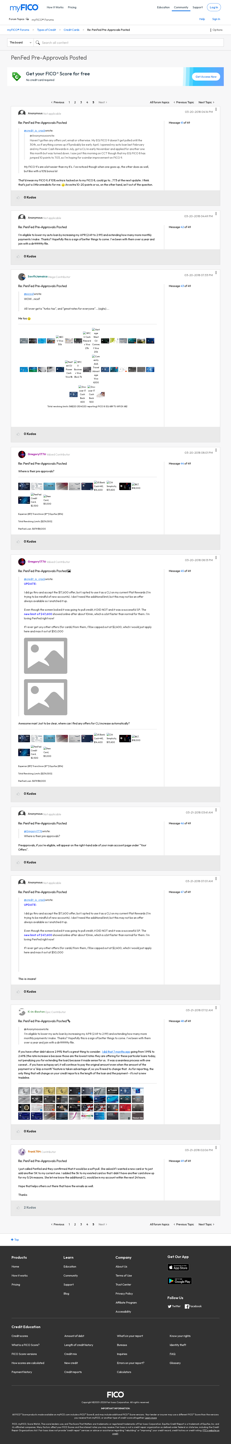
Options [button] (218, 30)
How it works (20, 1275)
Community (181, 7)
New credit (71, 1363)
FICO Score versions (24, 1354)
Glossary (175, 1363)
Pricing (72, 7)
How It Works (55, 7)
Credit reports (73, 1372)
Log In (214, 7)
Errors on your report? (130, 1363)
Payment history (22, 1372)
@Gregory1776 (33, 831)
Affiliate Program (126, 1302)
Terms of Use (124, 1275)
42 (182, 227)
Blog (66, 1293)
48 (182, 1021)
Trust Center (123, 1284)
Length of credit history (78, 1345)
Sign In (216, 19)
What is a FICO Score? (26, 1345)
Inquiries (122, 1354)
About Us (121, 1266)
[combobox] (129, 42)
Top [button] (16, 1239)
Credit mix (70, 1354)
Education (163, 7)
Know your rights (180, 1336)
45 (182, 571)
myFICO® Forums (43, 19)
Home (15, 1266)
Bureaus (122, 1345)
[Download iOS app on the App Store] (178, 1267)
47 (182, 892)
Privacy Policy (124, 1293)
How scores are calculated (28, 1363)
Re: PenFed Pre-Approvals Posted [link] (108, 30)
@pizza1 (29, 294)
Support (198, 7)
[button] (216, 108)
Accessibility (123, 1311)
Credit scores (20, 1336)
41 (182, 122)
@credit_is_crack (34, 130)
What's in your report (130, 1336)
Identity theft (178, 1345)
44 (182, 463)
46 (182, 823)
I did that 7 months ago (116, 1051)
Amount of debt (74, 1336)
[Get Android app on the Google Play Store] (180, 1281)
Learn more (151, 1417)
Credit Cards (71, 30)
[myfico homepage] (24, 8)
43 (182, 286)
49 (182, 1161)
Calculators (124, 1372)
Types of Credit (46, 30)
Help (202, 19)
